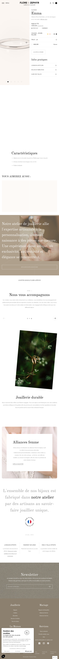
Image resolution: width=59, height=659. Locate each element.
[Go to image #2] (11, 82)
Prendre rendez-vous (44, 634)
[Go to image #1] (8, 82)
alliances (34, 9)
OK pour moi (28, 651)
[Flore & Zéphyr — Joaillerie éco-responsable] (29, 3)
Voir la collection (18, 463)
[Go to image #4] (18, 82)
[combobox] (54, 657)
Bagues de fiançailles (43, 610)
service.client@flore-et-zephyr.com (44, 640)
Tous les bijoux (15, 621)
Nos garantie (37, 652)
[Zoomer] (15, 42)
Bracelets (15, 615)
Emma (32, 534)
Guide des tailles (44, 652)
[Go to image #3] (15, 82)
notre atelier (42, 497)
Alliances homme (43, 615)
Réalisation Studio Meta (29, 657)
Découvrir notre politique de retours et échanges (10, 553)
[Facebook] (39, 643)
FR (53, 657)
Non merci (6, 651)
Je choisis (17, 651)
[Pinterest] (48, 643)
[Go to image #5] (21, 82)
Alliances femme (44, 612)
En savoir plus (40, 25)
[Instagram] (44, 643)
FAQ (44, 637)
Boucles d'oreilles (15, 618)
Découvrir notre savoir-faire (29, 267)
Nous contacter (44, 631)
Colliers (15, 612)
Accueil (27, 534)
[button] (3, 656)
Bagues (15, 610)
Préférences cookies (53, 652)
